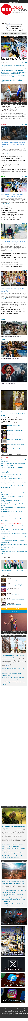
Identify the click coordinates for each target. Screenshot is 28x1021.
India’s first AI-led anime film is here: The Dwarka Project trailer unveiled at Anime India (13, 144)
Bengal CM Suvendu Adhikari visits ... (15, 444)
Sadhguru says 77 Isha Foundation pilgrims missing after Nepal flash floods (12, 853)
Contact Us (14, 1010)
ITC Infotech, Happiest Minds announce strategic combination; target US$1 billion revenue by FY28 (12, 673)
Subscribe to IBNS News (14, 609)
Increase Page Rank (14, 1016)
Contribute (14, 611)
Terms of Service (7, 1010)
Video (3, 388)
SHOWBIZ (3, 125)
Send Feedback (21, 1010)
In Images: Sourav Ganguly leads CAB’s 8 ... (16, 599)
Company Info (16, 1014)
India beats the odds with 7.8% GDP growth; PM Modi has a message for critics (13, 656)
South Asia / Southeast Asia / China (11, 524)
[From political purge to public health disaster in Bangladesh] (14, 349)
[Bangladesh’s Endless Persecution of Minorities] (14, 328)
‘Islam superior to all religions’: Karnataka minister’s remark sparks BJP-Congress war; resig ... (14, 73)
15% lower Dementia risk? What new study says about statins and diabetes (13, 242)
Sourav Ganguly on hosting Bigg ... (15, 449)
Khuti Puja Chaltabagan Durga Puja (15, 435)
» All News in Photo (5, 573)
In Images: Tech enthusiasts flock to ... (15, 604)
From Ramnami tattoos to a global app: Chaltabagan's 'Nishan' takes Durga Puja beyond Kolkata (13, 80)
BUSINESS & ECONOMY (8, 636)
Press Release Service (9, 1011)
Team (9, 1008)
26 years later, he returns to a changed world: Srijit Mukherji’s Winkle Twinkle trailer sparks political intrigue (13, 171)
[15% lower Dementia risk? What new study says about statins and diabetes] (14, 231)
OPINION (3, 361)
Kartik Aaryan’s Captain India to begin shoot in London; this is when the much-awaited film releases (12, 165)
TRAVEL (4, 861)
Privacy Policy (22, 1008)
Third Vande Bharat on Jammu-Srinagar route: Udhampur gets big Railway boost (13, 904)
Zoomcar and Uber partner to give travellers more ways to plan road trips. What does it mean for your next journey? (13, 899)
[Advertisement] (14, 745)
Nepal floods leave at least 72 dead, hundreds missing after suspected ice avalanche (13, 856)
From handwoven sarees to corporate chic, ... (17, 590)
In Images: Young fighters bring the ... (15, 585)
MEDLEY (3, 319)
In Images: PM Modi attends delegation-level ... (12, 570)
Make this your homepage (13, 2)
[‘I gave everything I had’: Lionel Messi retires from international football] (14, 46)
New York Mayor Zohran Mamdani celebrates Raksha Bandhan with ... (12, 475)
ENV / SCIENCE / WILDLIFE (10, 807)
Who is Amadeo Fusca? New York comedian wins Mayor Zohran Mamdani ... (13, 464)
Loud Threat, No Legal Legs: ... (8, 383)
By (20, 336)
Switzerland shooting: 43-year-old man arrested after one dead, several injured (13, 76)
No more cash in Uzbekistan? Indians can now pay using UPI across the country (13, 678)
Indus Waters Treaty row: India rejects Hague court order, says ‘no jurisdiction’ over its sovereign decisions (13, 108)
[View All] (24, 63)
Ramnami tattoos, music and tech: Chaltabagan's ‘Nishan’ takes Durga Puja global (13, 413)
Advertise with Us (14, 1008)
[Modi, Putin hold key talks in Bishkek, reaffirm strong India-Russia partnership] (14, 93)
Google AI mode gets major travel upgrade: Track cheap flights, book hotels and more (13, 882)
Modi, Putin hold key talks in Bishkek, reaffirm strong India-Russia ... (14, 104)
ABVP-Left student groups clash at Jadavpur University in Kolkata (12, 420)
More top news (5, 62)
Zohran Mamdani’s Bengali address (10, 423)
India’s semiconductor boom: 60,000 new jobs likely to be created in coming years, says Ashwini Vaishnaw (14, 682)
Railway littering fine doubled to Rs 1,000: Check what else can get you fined (14, 891)
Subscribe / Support (19, 1011)
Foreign (3, 491)
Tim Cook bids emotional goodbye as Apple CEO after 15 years (13, 66)
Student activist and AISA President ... (15, 439)
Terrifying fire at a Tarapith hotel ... (15, 430)
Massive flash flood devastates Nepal (10, 418)
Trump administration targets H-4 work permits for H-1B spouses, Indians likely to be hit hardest (14, 69)
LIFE (2, 270)
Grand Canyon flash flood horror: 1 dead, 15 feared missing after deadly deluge (12, 845)
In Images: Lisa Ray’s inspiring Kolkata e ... (16, 595)
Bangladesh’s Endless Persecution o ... (10, 336)
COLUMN (3, 339)
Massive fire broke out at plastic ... (14, 425)
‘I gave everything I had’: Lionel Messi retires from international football (14, 59)
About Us (4, 1008)
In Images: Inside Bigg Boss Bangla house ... (16, 580)
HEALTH (3, 223)
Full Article (9, 153)
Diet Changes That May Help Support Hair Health (13, 302)
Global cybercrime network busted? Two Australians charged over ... (11, 501)
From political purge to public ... (9, 358)
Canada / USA (5, 458)
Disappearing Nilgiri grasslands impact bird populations (13, 827)
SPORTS (3, 177)
